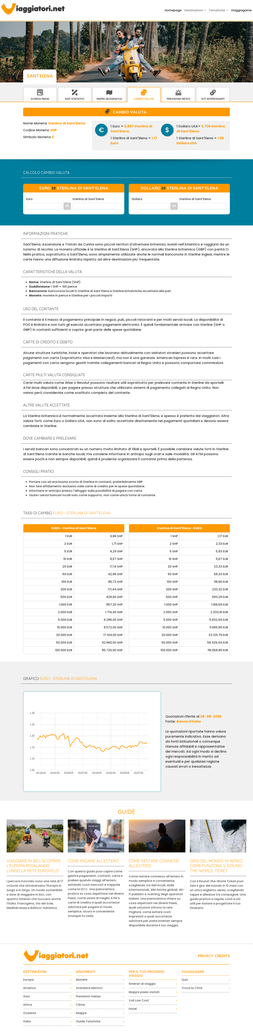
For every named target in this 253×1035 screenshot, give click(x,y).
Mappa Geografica (109, 98)
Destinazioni (34, 972)
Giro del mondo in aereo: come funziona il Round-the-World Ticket (216, 865)
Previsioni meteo (88, 996)
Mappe (81, 1013)
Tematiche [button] (217, 10)
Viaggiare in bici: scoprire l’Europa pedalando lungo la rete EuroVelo (34, 865)
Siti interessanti (213, 98)
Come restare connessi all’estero (154, 863)
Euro (29, 199)
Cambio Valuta (144, 98)
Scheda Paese (40, 98)
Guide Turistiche (88, 1021)
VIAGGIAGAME (193, 972)
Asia (26, 996)
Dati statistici (74, 98)
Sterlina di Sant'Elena (88, 199)
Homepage (173, 10)
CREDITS (222, 955)
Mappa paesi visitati (144, 992)
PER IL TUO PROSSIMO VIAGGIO (146, 974)
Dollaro (137, 199)
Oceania (29, 1013)
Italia (27, 1021)
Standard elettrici (89, 988)
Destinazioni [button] (194, 10)
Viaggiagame (241, 10)
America (29, 988)
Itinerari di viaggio (142, 984)
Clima (80, 1005)
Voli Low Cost (139, 1000)
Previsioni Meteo (178, 98)
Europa (28, 980)
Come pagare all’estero (93, 860)
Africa (27, 1005)
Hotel (133, 1009)
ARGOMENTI (85, 972)
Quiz (185, 980)
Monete (81, 980)
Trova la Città (192, 988)
